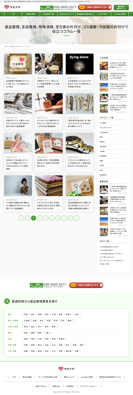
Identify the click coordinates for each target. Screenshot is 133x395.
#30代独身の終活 (106, 247)
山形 (63, 320)
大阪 (40, 339)
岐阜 (26, 332)
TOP (13, 14)
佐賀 (33, 351)
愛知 (40, 332)
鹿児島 (68, 351)
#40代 (115, 247)
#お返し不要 (104, 264)
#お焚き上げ (119, 260)
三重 (47, 332)
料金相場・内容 (48, 14)
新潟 (26, 326)
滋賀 (26, 339)
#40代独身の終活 (106, 250)
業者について (69, 377)
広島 (47, 345)
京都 (33, 339)
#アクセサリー (118, 254)
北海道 (27, 320)
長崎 (40, 351)
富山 (33, 326)
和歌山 (62, 339)
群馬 (40, 314)
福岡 (26, 351)
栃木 (33, 314)
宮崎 (61, 351)
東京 (61, 314)
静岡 (33, 332)
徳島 (61, 345)
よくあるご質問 (120, 14)
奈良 (54, 339)
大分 (54, 351)
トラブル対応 (102, 14)
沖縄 (76, 351)
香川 (68, 345)
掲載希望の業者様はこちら (110, 377)
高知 (82, 345)
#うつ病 (103, 257)
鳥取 (26, 345)
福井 (47, 326)
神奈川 (68, 314)
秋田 (56, 320)
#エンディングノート (107, 260)
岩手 (42, 320)
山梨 (76, 314)
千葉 (54, 314)
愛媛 (75, 345)
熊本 (47, 351)
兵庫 (47, 339)
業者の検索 (31, 14)
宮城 (49, 320)
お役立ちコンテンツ (67, 14)
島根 (33, 345)
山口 (54, 345)
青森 (35, 320)
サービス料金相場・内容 (47, 377)
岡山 (40, 345)
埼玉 (47, 314)
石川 (40, 326)
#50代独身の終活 (106, 254)
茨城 (26, 314)
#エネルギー (110, 257)
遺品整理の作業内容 (84, 14)
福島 (69, 320)
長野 (54, 326)
